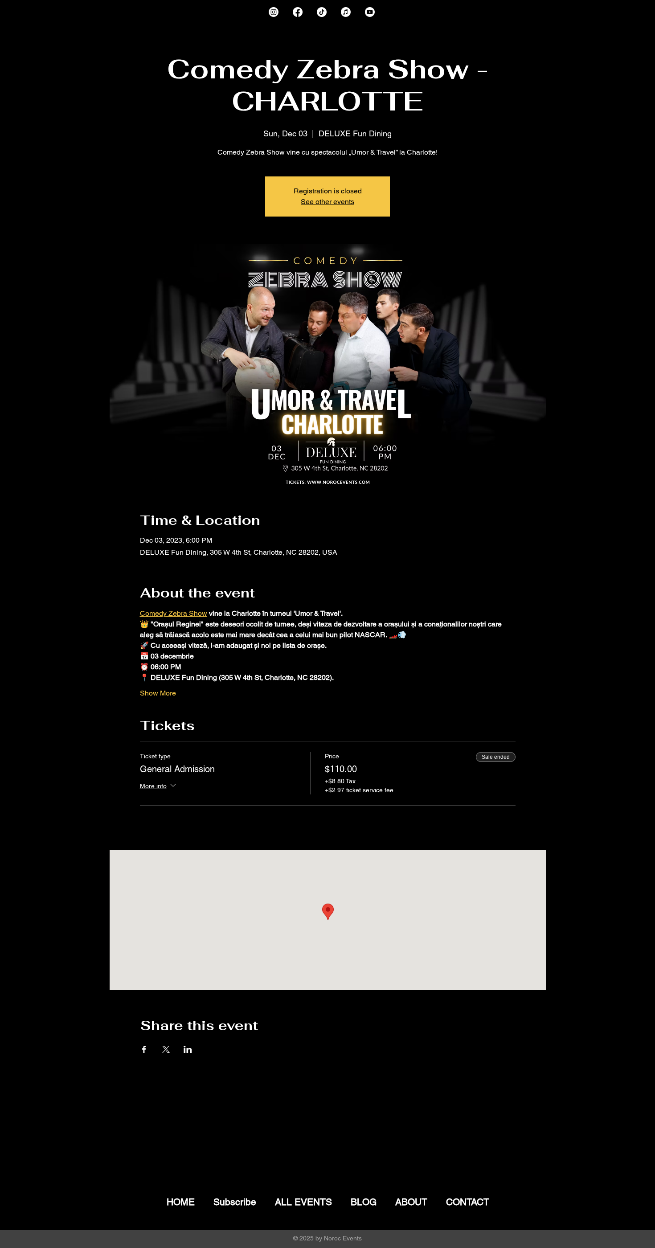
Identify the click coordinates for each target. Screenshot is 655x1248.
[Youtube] (370, 12)
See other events (327, 201)
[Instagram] (273, 12)
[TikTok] (322, 12)
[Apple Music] (346, 12)
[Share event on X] (166, 1049)
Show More (158, 693)
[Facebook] (298, 12)
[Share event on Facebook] (144, 1049)
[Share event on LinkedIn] (188, 1049)
